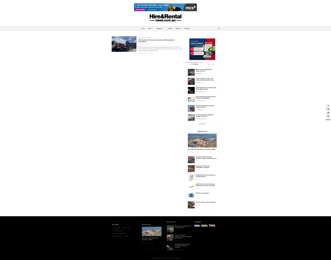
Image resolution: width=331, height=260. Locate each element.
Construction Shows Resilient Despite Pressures (204, 115)
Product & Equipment (200, 91)
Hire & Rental (141, 44)
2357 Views (150, 53)
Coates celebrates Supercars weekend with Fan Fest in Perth (205, 79)
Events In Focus (199, 73)
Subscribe (187, 28)
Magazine (159, 28)
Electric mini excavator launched (205, 202)
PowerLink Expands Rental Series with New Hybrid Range (206, 97)
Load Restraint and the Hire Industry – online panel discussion (206, 157)
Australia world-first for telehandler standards (203, 166)
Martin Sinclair (191, 152)
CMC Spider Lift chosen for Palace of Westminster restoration (156, 41)
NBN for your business (202, 193)
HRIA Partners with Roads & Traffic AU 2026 (204, 70)
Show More (202, 123)
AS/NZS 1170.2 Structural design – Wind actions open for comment (206, 184)
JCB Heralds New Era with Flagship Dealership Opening (206, 88)
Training (126, 236)
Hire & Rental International (144, 37)
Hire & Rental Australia (201, 118)
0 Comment (141, 53)
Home (143, 28)
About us (178, 28)
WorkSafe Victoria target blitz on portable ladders (205, 175)
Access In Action (200, 109)
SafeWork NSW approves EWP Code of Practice (205, 106)
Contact (170, 28)
